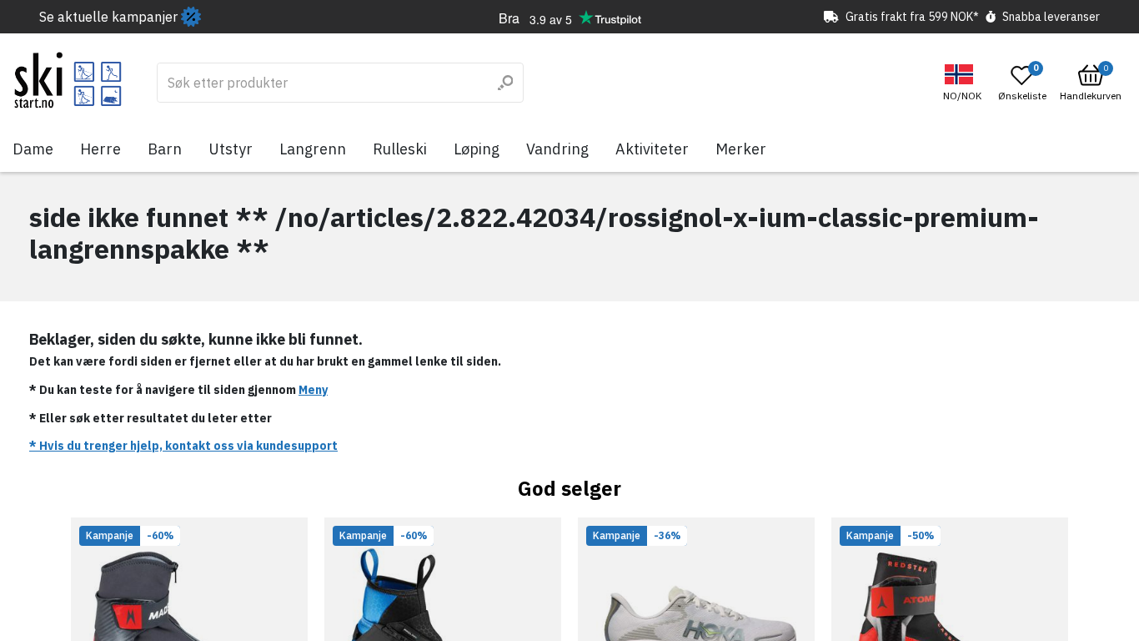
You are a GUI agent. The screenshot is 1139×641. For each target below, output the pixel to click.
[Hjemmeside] (68, 80)
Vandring (557, 149)
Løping (476, 149)
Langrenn (312, 149)
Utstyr (230, 149)
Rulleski (400, 149)
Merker (740, 149)
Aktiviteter (652, 149)
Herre (100, 149)
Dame (33, 149)
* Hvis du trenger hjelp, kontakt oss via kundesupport (183, 445)
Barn (165, 149)
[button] (964, 83)
